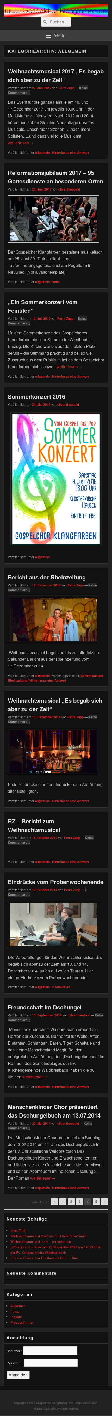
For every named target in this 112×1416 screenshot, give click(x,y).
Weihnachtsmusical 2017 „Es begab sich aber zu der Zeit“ (56, 75)
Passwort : (15, 1362)
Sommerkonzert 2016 (36, 396)
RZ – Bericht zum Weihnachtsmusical (34, 825)
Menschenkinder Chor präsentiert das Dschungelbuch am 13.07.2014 (54, 1110)
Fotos (55, 281)
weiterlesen (20, 143)
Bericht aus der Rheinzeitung (47, 577)
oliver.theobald (69, 189)
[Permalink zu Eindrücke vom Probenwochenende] (53, 950)
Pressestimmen (22, 1322)
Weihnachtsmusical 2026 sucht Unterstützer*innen (48, 1236)
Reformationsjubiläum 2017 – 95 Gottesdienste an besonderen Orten (55, 176)
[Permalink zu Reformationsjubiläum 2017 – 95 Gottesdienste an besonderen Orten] (53, 245)
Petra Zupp (66, 87)
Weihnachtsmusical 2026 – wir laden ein (40, 1241)
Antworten (61, 987)
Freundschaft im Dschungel (45, 1007)
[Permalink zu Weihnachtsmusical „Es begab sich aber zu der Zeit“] (53, 778)
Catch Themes (69, 1409)
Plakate (16, 1316)
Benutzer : (14, 1350)
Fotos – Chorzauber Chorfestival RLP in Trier (44, 1257)
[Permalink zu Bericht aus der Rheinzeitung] (53, 646)
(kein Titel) (18, 1230)
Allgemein (42, 152)
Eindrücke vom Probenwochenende (55, 882)
